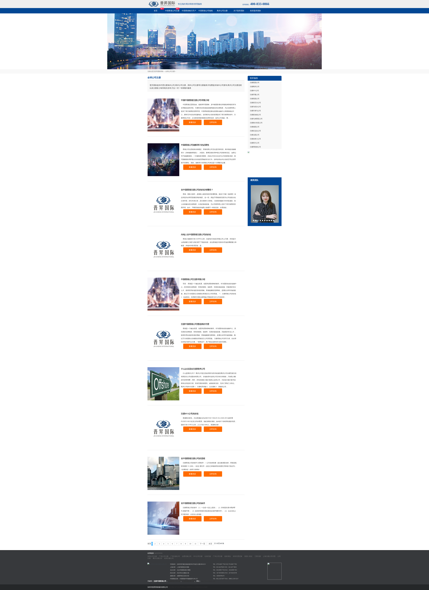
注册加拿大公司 (255, 139)
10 (190, 544)
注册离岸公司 (254, 86)
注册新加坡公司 (255, 115)
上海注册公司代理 (269, 556)
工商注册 (257, 556)
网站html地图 (202, 587)
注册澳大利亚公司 (256, 123)
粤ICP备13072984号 (175, 587)
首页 (155, 11)
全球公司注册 (170, 71)
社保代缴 (208, 556)
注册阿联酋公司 (255, 147)
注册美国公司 (254, 99)
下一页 (202, 544)
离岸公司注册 (222, 11)
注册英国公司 (254, 82)
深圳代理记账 (237, 556)
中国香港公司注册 (172, 11)
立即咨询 (213, 122)
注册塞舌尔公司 (255, 103)
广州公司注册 (163, 556)
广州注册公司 (175, 556)
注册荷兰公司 (254, 143)
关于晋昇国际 (238, 11)
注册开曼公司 (254, 94)
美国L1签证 (248, 556)
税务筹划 (227, 556)
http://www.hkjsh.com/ (208, 581)
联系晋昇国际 (255, 11)
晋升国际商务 (159, 71)
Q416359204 (158, 553)
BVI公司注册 (197, 556)
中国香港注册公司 (188, 581)
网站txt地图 (186, 587)
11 (195, 544)
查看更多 (192, 122)
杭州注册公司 (169, 558)
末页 (210, 544)
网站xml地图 (194, 587)
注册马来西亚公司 (256, 119)
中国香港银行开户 (189, 11)
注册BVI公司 (254, 90)
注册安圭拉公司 (255, 131)
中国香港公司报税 (205, 11)
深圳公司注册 (152, 556)
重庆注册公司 (157, 558)
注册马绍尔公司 (255, 107)
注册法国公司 (254, 135)
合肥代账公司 (186, 556)
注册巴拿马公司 (255, 111)
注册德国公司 (254, 127)
